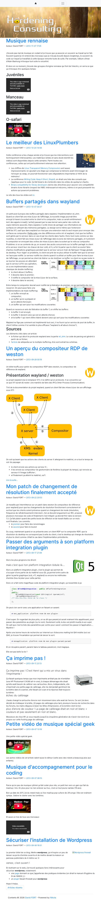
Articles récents (15, 887)
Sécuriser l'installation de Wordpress (49, 840)
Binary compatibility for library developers (29, 185)
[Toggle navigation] (62, 3)
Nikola (53, 897)
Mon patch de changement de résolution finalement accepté (41, 489)
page (17, 873)
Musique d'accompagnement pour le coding (49, 770)
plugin (16, 879)
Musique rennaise (27, 41)
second (16, 527)
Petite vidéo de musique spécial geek (50, 724)
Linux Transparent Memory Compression (42, 168)
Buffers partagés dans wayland (43, 201)
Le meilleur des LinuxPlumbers (42, 142)
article (14, 342)
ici (33, 195)
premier (16, 524)
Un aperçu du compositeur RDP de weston (47, 351)
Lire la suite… (12, 480)
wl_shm (62, 336)
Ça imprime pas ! (26, 658)
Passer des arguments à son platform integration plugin (50, 545)
